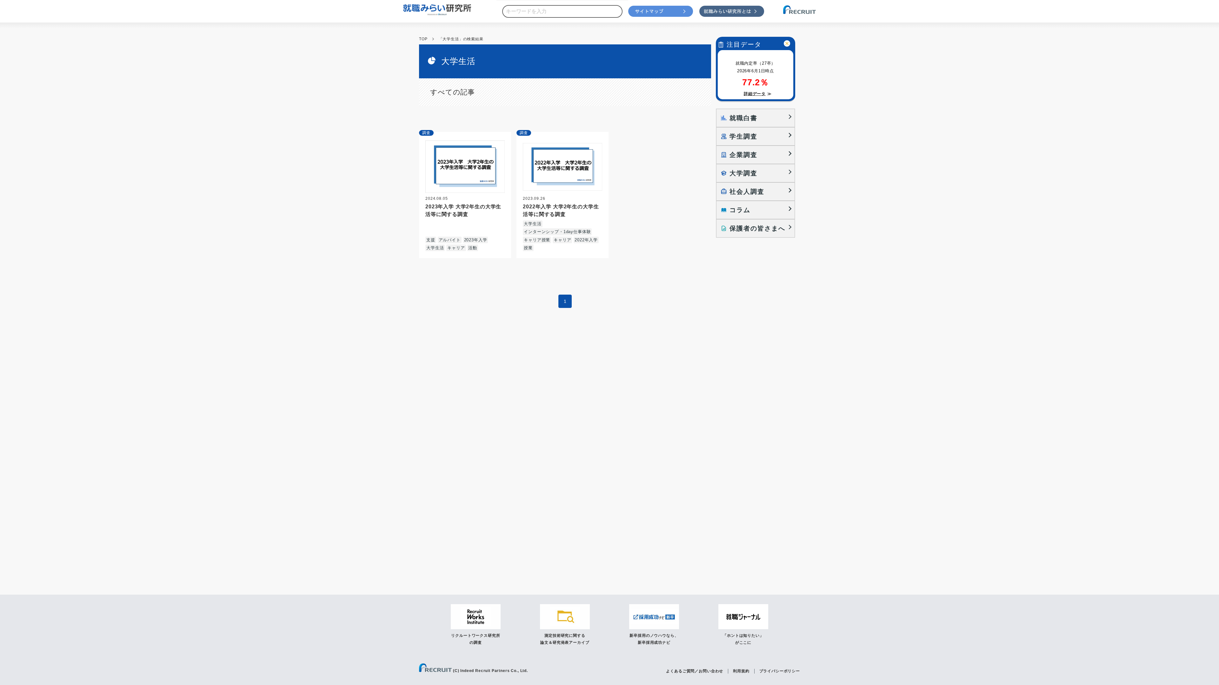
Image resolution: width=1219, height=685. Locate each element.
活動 (472, 247)
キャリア (456, 247)
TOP (423, 39)
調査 (426, 133)
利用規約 (741, 671)
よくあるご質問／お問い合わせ (694, 671)
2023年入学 (475, 240)
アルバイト (450, 240)
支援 (430, 240)
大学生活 (435, 247)
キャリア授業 (537, 240)
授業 (528, 247)
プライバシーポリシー (779, 671)
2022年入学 (586, 240)
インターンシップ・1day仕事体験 (557, 231)
